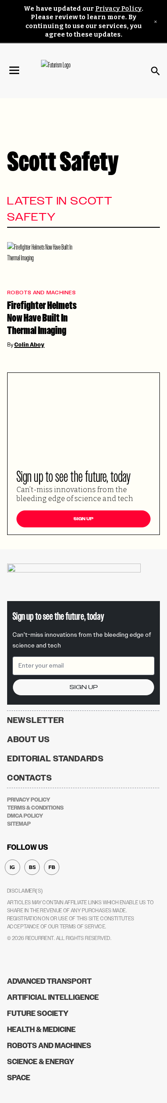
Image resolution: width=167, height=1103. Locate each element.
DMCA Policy (25, 816)
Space (18, 1078)
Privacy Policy (118, 9)
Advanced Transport (49, 981)
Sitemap (19, 824)
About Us (28, 739)
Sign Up (83, 519)
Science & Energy (40, 1061)
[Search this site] (155, 71)
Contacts (29, 778)
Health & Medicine (41, 1029)
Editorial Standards (55, 759)
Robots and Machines (41, 293)
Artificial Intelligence (53, 997)
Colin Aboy (29, 344)
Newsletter (35, 720)
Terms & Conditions (35, 808)
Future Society (38, 1013)
